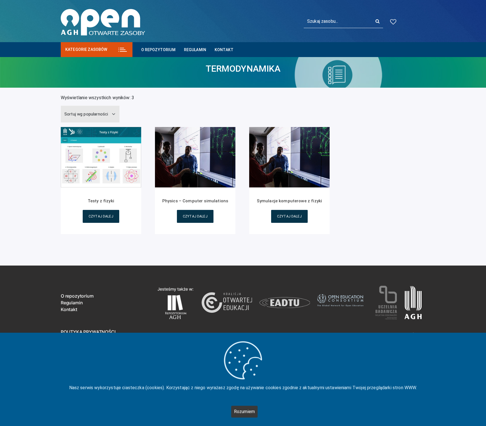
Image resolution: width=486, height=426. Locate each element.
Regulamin (195, 49)
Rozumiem (244, 411)
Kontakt (224, 49)
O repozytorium (158, 49)
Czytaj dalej (101, 216)
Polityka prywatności (88, 332)
